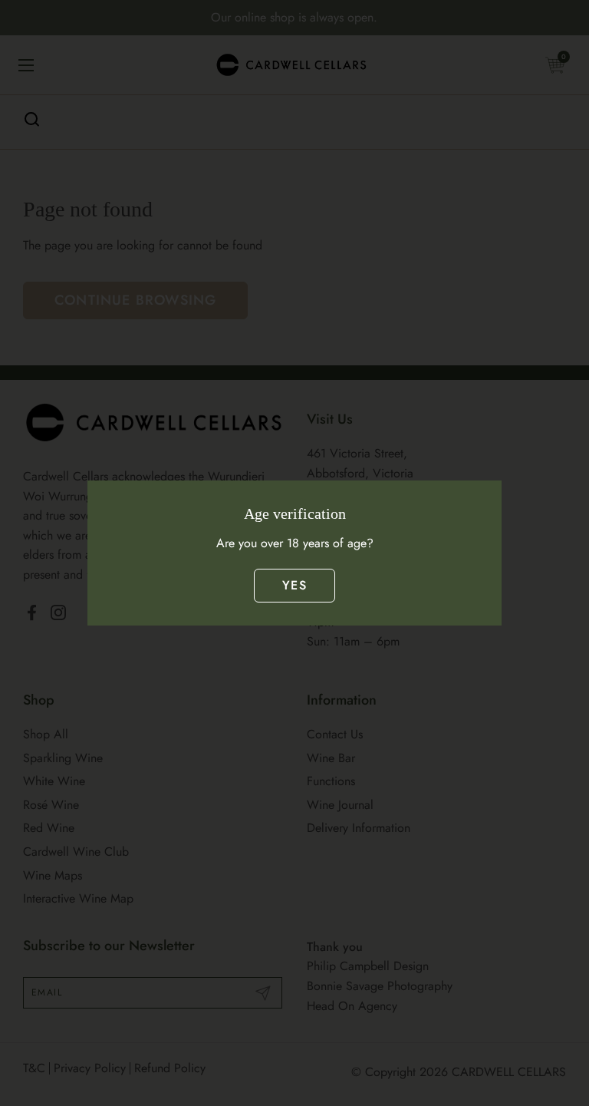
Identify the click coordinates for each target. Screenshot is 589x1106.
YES (294, 585)
